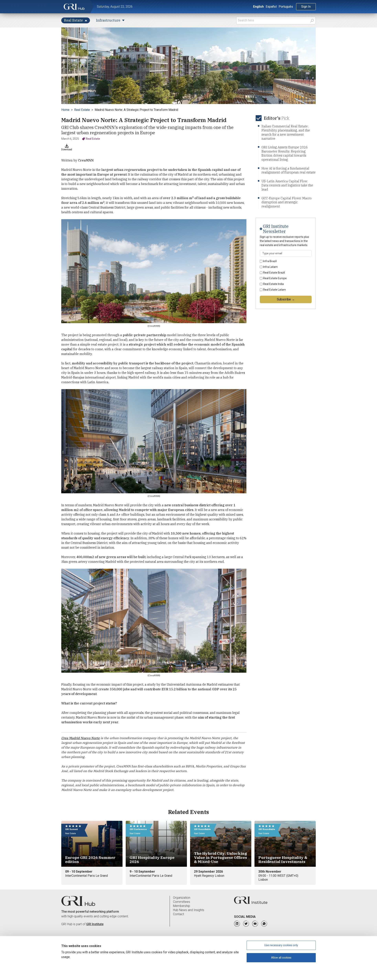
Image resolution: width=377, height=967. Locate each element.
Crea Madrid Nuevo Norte (80, 738)
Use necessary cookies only (281, 945)
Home (65, 110)
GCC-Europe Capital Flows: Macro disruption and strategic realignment (287, 202)
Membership (181, 906)
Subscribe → (286, 299)
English (258, 6)
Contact (178, 914)
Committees (181, 902)
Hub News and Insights (188, 910)
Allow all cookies (281, 957)
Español (271, 6)
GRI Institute (94, 924)
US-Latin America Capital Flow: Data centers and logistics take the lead (287, 185)
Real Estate (82, 110)
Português (286, 6)
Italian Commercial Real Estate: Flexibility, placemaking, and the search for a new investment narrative (286, 132)
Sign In (306, 6)
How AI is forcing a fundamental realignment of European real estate (289, 170)
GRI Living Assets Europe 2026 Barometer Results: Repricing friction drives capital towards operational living (285, 153)
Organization (181, 897)
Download (66, 149)
